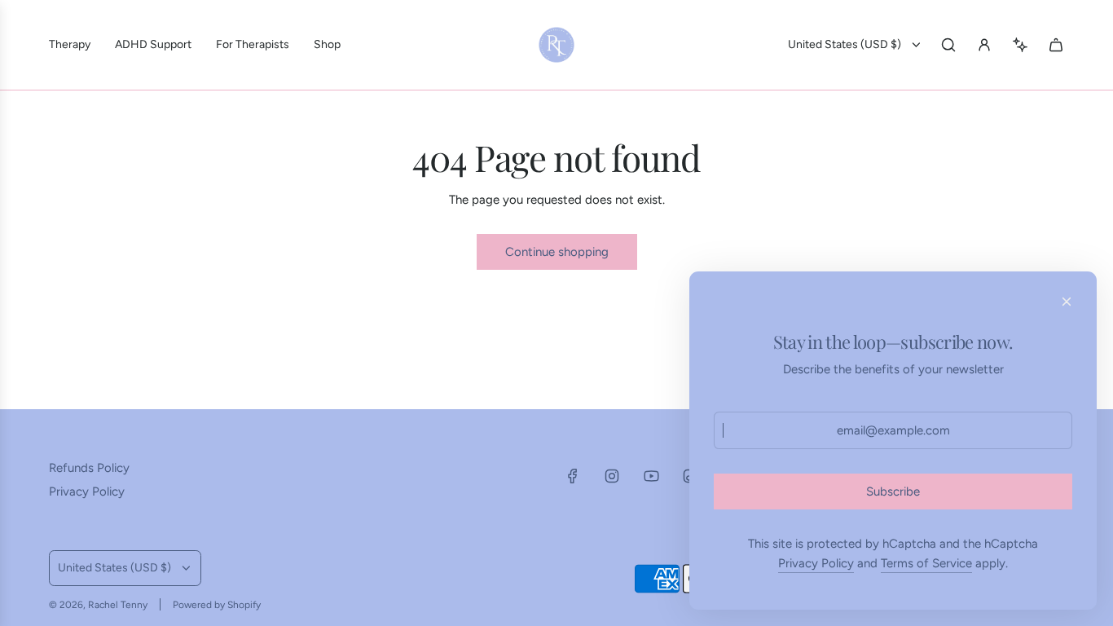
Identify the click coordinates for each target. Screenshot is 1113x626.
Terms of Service (926, 563)
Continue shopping (557, 252)
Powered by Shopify (217, 605)
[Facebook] (573, 476)
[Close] (1066, 302)
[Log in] (984, 45)
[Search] (948, 45)
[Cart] (1056, 45)
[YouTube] (651, 476)
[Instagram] (612, 476)
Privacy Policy (816, 563)
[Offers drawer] (1020, 45)
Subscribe (893, 491)
